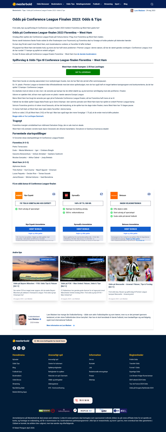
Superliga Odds (134, 372)
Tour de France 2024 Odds (138, 384)
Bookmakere (56, 4)
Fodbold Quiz (17, 372)
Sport (117, 4)
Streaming (108, 4)
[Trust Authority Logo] (64, 411)
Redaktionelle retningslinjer (98, 372)
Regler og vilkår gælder (35, 233)
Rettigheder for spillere (56, 372)
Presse (91, 376)
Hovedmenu (19, 355)
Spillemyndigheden (54, 368)
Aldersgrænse (53, 384)
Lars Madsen (139, 10)
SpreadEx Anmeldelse (83, 224)
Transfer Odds (134, 364)
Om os (91, 359)
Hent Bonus (35, 229)
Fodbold (96, 4)
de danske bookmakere (86, 54)
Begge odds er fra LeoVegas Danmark (28, 116)
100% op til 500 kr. (83, 203)
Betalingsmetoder (83, 4)
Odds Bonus (17, 380)
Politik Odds (133, 359)
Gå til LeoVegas (83, 72)
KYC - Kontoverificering (56, 388)
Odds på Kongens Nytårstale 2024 (141, 388)
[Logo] (22, 341)
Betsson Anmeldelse (130, 224)
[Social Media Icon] (14, 348)
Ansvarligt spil (55, 355)
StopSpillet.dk (140, 241)
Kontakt (92, 364)
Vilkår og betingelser (55, 380)
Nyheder (15, 359)
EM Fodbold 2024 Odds (137, 380)
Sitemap (92, 380)
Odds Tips (70, 4)
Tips (23, 10)
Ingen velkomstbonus (130, 203)
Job (90, 368)
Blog (125, 4)
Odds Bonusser (43, 4)
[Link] (35, 268)
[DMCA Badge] (44, 411)
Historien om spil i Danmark (57, 376)
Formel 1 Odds (134, 368)
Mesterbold (17, 10)
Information (95, 355)
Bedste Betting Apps (20, 392)
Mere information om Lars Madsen (59, 325)
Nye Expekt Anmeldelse (35, 224)
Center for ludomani (55, 364)
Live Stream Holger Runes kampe (140, 376)
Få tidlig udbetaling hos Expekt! (35, 203)
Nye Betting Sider (19, 388)
